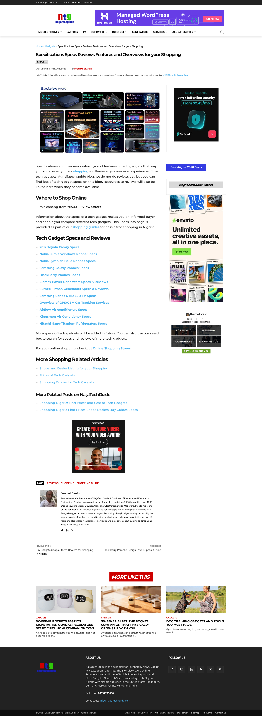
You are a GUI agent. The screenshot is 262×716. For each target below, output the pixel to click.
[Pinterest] (197, 69)
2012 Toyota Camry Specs (59, 247)
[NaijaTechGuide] (64, 18)
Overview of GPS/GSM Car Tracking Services (74, 302)
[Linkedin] (214, 69)
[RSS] (200, 669)
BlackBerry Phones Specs (60, 275)
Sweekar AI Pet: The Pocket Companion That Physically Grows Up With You (125, 625)
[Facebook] (181, 69)
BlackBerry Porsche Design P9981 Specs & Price (132, 550)
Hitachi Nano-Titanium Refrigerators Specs (73, 323)
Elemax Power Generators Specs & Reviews (74, 282)
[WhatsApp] (205, 69)
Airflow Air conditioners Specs (64, 309)
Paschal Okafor (83, 69)
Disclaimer (182, 712)
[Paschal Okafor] (48, 511)
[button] (222, 32)
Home (39, 46)
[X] (189, 69)
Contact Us (220, 712)
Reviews (52, 483)
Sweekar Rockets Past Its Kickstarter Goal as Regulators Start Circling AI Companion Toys (65, 625)
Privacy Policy (145, 712)
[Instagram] (181, 669)
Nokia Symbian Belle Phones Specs (68, 261)
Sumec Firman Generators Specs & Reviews (74, 289)
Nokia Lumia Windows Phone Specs (68, 254)
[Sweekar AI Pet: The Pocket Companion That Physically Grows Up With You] (131, 599)
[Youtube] (220, 669)
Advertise (130, 712)
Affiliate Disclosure (164, 712)
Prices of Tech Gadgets (57, 375)
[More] (222, 69)
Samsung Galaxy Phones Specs (64, 268)
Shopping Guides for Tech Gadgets (67, 382)
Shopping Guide (88, 483)
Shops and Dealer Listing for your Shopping (74, 368)
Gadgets (50, 46)
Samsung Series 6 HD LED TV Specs (68, 296)
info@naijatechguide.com (115, 700)
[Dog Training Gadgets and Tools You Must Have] (196, 599)
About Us (207, 712)
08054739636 (106, 693)
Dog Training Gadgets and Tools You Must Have (195, 623)
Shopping (67, 483)
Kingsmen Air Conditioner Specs (65, 316)
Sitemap (195, 712)
